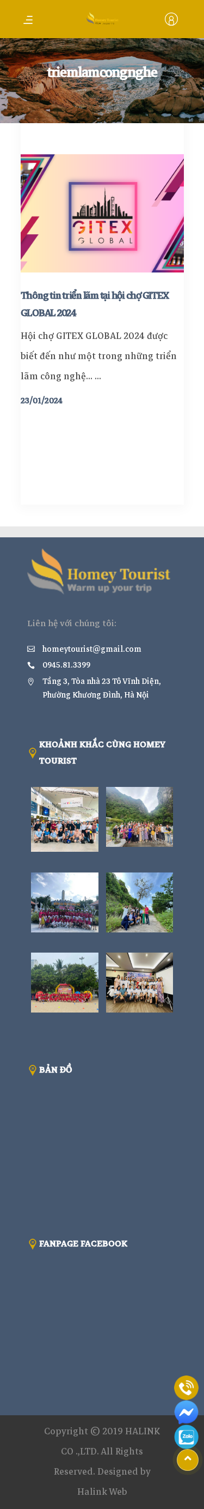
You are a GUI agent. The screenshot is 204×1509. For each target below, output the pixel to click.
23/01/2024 (42, 400)
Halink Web (102, 1491)
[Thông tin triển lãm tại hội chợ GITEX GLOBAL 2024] (102, 213)
